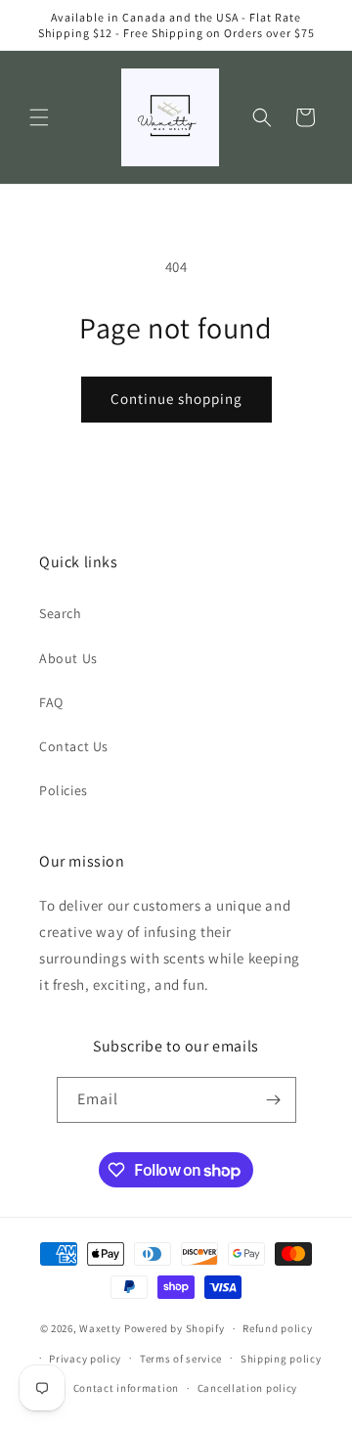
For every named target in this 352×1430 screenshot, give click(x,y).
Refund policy (277, 1328)
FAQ (51, 702)
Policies (63, 790)
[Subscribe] (273, 1100)
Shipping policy (281, 1358)
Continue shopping (176, 398)
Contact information (126, 1388)
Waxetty (100, 1328)
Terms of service (181, 1358)
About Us (68, 658)
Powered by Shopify (174, 1328)
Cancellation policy (247, 1388)
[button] (39, 117)
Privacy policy (85, 1358)
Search (60, 613)
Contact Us (74, 746)
